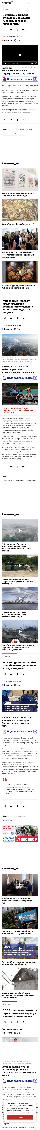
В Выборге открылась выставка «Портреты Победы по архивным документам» (18, 255)
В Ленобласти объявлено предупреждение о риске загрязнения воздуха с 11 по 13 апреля (16, 547)
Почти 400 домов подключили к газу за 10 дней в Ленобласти (20, 963)
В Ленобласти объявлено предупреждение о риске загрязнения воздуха (14, 614)
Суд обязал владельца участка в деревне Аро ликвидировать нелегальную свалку (18, 647)
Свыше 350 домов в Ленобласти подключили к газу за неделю (17, 932)
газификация (22, 816)
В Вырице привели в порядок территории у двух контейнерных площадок (18, 581)
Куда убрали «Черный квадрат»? (18, 224)
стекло (22, 134)
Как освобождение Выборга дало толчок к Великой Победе (18, 194)
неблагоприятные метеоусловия (13, 480)
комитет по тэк (7, 820)
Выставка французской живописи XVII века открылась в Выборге (18, 287)
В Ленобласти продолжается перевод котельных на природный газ (18, 900)
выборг (29, 129)
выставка (21, 129)
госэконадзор (31, 480)
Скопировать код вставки (30, 67)
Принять (20, 1117)
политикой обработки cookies (19, 1113)
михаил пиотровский (9, 134)
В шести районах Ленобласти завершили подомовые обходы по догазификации (18, 995)
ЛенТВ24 (10, 447)
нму (4, 485)
